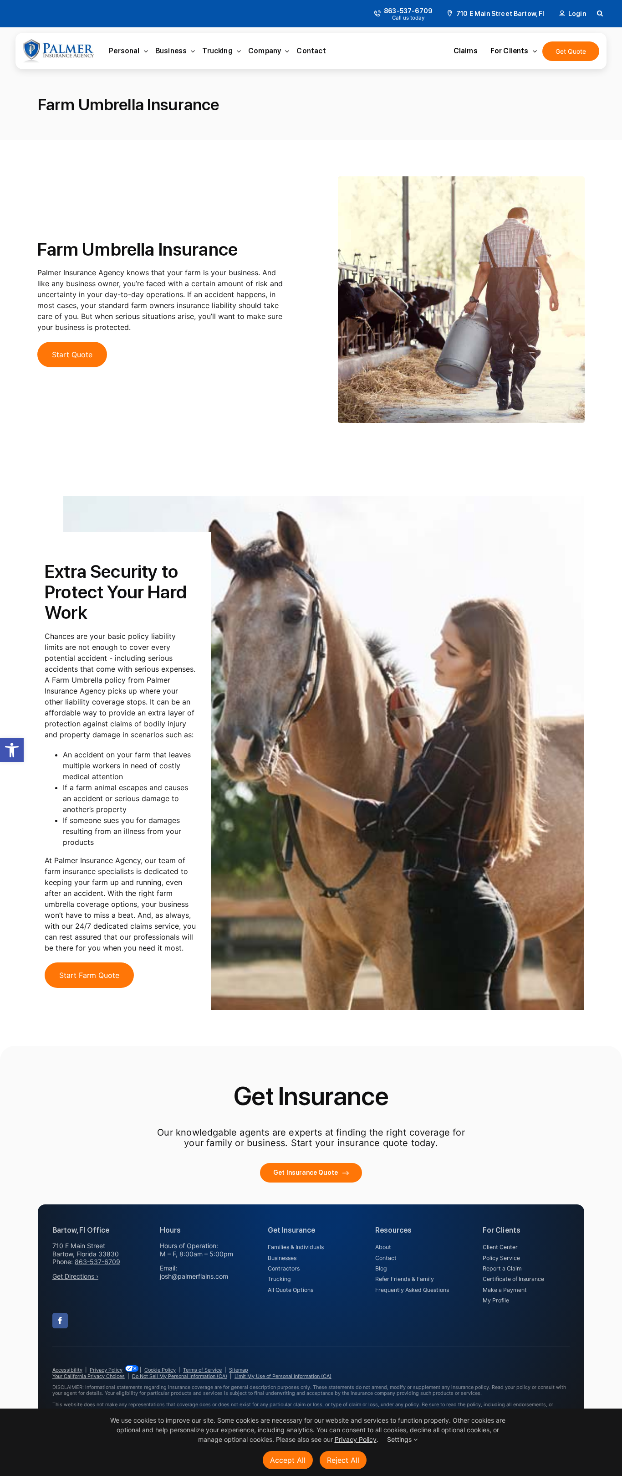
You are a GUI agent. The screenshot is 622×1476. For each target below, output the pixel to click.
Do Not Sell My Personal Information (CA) (179, 1376)
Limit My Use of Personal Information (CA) (283, 1376)
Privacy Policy (106, 1370)
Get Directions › (75, 1276)
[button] (12, 750)
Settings (400, 1439)
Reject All (343, 1460)
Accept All (288, 1460)
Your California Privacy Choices (88, 1376)
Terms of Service (202, 1370)
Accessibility (67, 1370)
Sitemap (238, 1370)
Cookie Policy (160, 1370)
